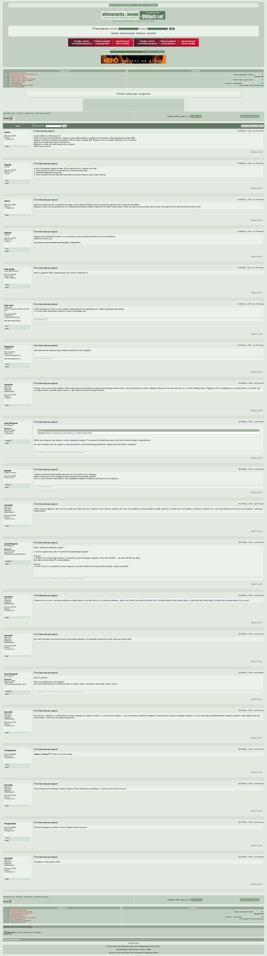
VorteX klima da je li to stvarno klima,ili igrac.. (25, 74)
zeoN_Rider (37, 932)
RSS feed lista (134, 949)
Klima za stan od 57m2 (17, 922)
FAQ (120, 5)
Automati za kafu (114, 952)
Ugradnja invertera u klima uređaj (21, 911)
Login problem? (151, 33)
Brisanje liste (259, 76)
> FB (193, 116)
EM (147, 949)
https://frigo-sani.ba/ (40, 319)
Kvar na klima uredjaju (18, 86)
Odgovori (255, 116)
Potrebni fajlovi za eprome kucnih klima (22, 79)
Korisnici (146, 5)
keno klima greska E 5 (17, 919)
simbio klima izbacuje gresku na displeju (23, 917)
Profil (7, 146)
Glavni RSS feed (121, 949)
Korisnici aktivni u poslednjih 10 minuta (18, 927)
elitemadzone (129, 21)
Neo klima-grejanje (16, 83)
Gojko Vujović (134, 946)
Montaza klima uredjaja (18, 73)
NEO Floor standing (17, 916)
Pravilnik (126, 5)
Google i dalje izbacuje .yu (19, 914)
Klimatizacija (29, 113)
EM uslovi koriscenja (114, 946)
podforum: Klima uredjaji (18, 77)
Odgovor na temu (256, 152)
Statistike (154, 5)
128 (257, 85)
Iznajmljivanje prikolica (150, 952)
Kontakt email (133, 943)
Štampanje (254, 126)
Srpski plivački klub (126, 952)
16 (250, 85)
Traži (64, 126)
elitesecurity (118, 21)
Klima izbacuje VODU (17, 76)
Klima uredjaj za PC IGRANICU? (20, 920)
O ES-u (133, 5)
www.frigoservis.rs (14, 358)
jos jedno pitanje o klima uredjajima (22, 80)
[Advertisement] (133, 105)
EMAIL (138, 21)
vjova (20, 932)
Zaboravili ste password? (127, 33)
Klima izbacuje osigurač (42, 113)
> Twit (199, 116)
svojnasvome (27, 932)
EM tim (157, 946)
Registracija (114, 33)
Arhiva (142, 949)
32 (252, 85)
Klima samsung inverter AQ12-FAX (22, 913)
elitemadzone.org (8, 113)
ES (150, 949)
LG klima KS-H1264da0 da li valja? (22, 85)
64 (255, 85)
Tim (140, 5)
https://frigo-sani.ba (14, 320)
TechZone (20, 113)
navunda (41, 433)
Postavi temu (245, 116)
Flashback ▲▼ (140, 33)
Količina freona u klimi (17, 82)
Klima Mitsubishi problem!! (19, 910)
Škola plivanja (138, 952)
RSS (143, 21)
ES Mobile (150, 21)
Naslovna (113, 5)
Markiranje (245, 126)
